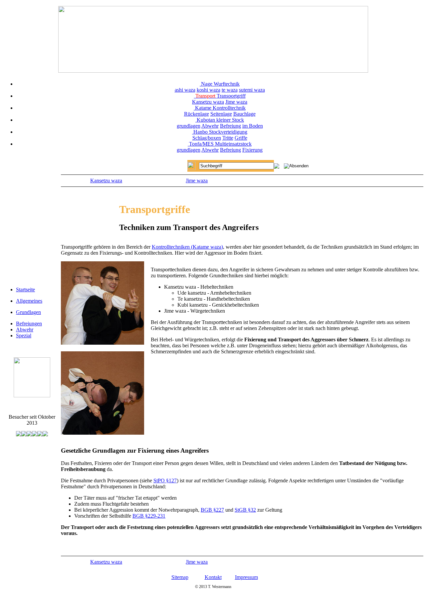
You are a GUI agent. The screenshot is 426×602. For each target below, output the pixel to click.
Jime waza (236, 102)
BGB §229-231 (148, 516)
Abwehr (210, 126)
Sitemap (179, 577)
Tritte (227, 138)
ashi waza (185, 90)
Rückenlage (196, 114)
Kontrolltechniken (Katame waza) (187, 247)
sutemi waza (252, 90)
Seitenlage (221, 114)
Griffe (241, 138)
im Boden (252, 126)
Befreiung (230, 126)
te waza (230, 90)
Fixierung (252, 150)
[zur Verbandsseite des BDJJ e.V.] (32, 395)
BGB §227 (212, 510)
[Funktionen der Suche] (276, 167)
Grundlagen (28, 312)
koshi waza (208, 90)
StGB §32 (245, 510)
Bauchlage (244, 114)
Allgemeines (29, 301)
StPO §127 (165, 480)
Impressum (246, 577)
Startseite (25, 289)
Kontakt (213, 577)
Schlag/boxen (206, 138)
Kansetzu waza (208, 102)
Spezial (23, 335)
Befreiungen (29, 323)
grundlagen (188, 126)
